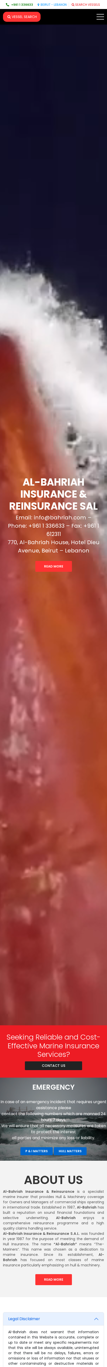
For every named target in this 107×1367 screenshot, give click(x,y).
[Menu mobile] (100, 18)
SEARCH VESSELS (87, 5)
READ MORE (53, 566)
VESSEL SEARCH (24, 16)
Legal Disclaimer (24, 1319)
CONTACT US (53, 1065)
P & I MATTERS (36, 1151)
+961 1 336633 (22, 5)
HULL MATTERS (70, 1151)
